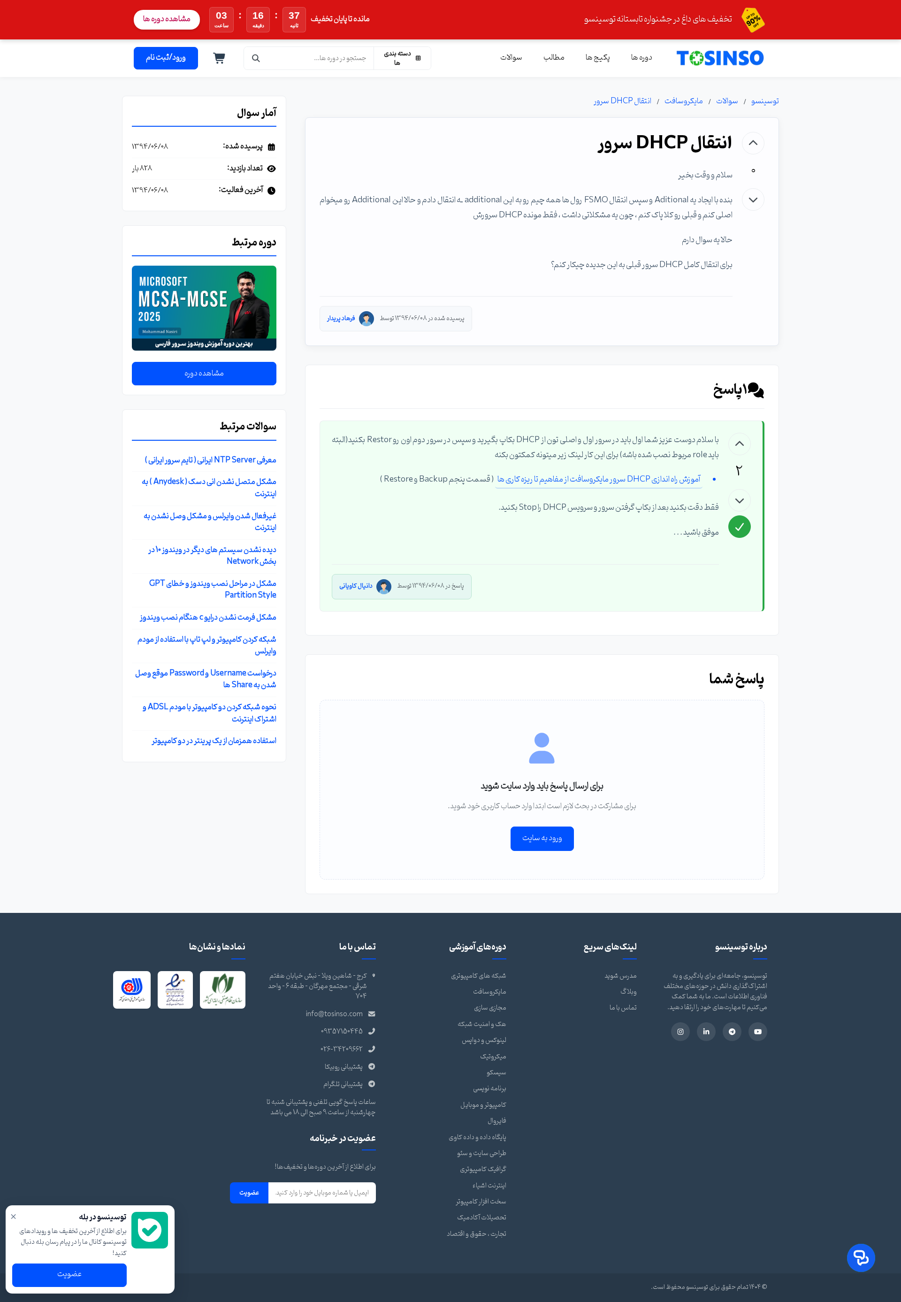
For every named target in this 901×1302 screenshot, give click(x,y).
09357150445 (342, 1032)
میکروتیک (493, 1057)
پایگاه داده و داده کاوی (477, 1137)
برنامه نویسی (489, 1089)
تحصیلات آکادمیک (481, 1218)
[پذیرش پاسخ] (739, 526)
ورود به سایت (542, 838)
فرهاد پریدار (341, 318)
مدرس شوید (620, 976)
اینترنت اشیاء (489, 1186)
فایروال (497, 1121)
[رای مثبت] (753, 143)
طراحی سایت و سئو (481, 1153)
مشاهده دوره (204, 373)
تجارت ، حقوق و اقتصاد (476, 1234)
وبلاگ (628, 992)
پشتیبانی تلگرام (343, 1084)
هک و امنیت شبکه (482, 1024)
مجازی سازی (490, 1008)
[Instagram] (680, 1031)
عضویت (249, 1192)
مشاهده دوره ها (167, 19)
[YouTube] (757, 1031)
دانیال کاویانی (356, 586)
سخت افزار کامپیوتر (481, 1202)
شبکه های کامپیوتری (478, 976)
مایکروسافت (683, 101)
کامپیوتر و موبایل (483, 1105)
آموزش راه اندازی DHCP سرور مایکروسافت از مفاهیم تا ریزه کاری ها (598, 479)
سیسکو (496, 1073)
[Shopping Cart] (219, 58)
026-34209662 (342, 1050)
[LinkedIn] (706, 1031)
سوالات (511, 57)
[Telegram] (732, 1031)
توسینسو (765, 101)
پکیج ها (598, 57)
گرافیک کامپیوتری (483, 1169)
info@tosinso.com (334, 1014)
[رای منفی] (753, 199)
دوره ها (641, 57)
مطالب (554, 57)
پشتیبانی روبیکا (344, 1067)
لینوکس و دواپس (484, 1040)
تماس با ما (623, 1008)
